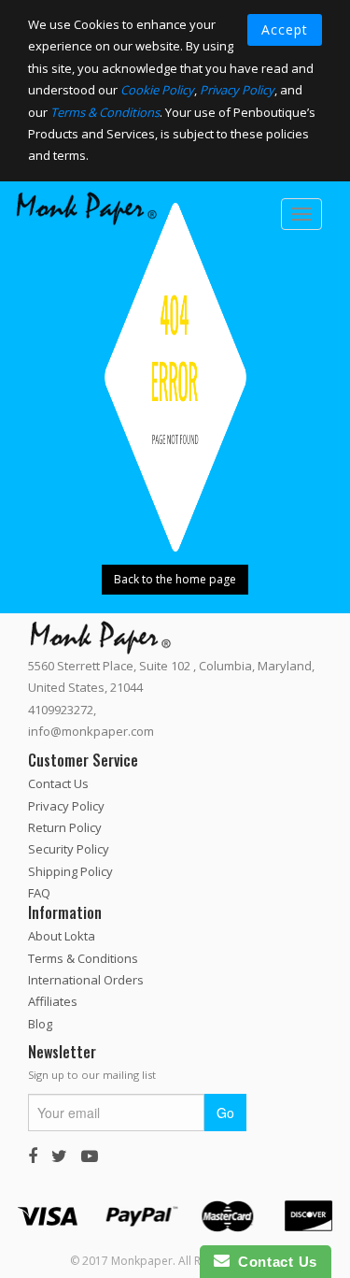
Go (225, 1111)
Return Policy (65, 827)
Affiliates (52, 1001)
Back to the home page (175, 579)
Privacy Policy (237, 89)
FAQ (39, 892)
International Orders (86, 979)
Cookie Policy (157, 89)
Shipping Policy (70, 870)
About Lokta (61, 935)
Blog (40, 1022)
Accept (284, 29)
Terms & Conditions (105, 112)
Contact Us (58, 783)
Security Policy (68, 848)
